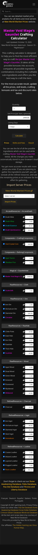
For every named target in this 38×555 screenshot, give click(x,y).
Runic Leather (10, 469)
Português (19, 501)
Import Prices (10, 202)
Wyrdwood (9, 389)
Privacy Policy (31, 505)
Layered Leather (11, 461)
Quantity (15, 104)
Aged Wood (9, 367)
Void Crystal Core (11, 244)
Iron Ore (8, 304)
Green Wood (10, 376)
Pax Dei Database (11, 487)
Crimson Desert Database (11, 512)
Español (20, 498)
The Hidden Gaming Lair (22, 525)
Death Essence (11, 226)
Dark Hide (9, 336)
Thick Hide (9, 349)
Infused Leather (11, 457)
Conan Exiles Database (28, 510)
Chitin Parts (9, 331)
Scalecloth (9, 290)
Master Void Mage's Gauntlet (19, 32)
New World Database (19, 517)
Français (4, 498)
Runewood (9, 384)
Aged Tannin (10, 258)
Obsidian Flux (10, 262)
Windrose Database (29, 512)
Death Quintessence (13, 230)
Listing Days (13, 122)
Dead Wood (9, 371)
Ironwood (8, 380)
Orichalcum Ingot (11, 425)
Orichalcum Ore (11, 309)
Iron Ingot (8, 421)
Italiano (28, 498)
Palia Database (29, 484)
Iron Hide (8, 340)
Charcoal (8, 407)
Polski (34, 498)
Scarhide (8, 353)
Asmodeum (9, 438)
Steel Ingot (9, 434)
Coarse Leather (11, 452)
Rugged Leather (11, 465)
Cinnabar (8, 317)
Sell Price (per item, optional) (19, 113)
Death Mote (9, 217)
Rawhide (8, 344)
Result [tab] (31, 143)
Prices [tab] (6, 143)
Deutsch (12, 498)
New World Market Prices (16, 21)
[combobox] (19, 11)
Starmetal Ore (10, 313)
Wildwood (9, 393)
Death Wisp (9, 221)
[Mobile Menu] (33, 4)
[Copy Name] (23, 217)
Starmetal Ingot (11, 430)
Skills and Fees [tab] (19, 143)
